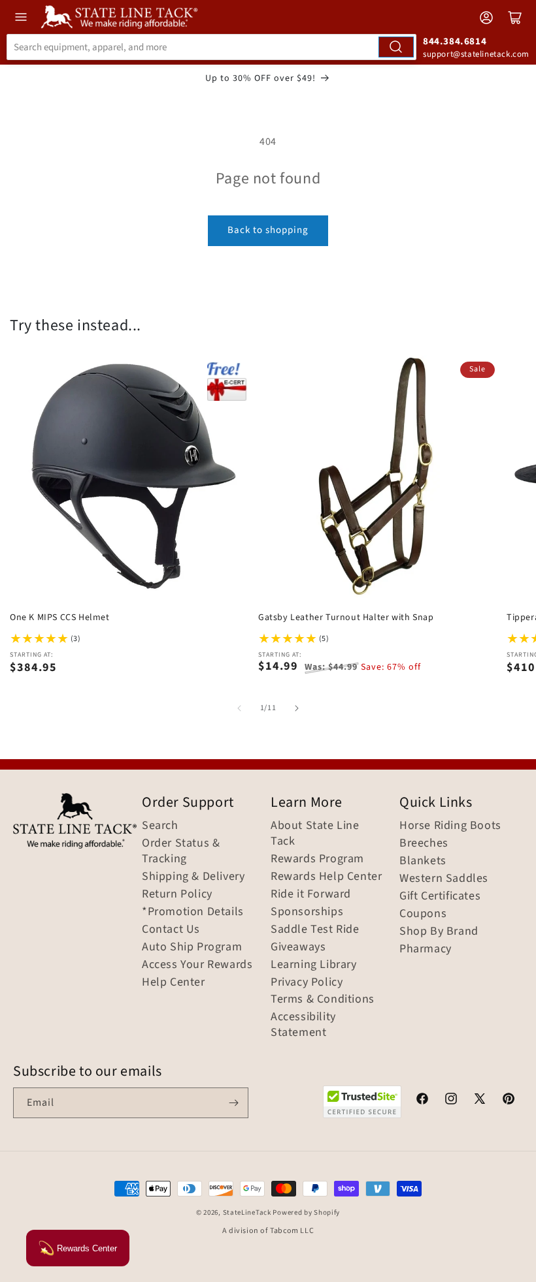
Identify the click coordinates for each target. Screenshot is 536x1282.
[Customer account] (486, 17)
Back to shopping (268, 230)
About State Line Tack (315, 833)
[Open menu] (21, 17)
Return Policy (177, 894)
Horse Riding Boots (450, 826)
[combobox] (211, 47)
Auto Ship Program (192, 947)
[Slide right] (296, 708)
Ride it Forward (311, 894)
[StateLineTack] (119, 17)
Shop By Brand (438, 931)
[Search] (396, 47)
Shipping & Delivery (193, 876)
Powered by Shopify (306, 1212)
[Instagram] (451, 1100)
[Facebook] (422, 1100)
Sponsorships (307, 912)
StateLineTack (247, 1212)
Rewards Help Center (326, 876)
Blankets (422, 861)
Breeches (423, 843)
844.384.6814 (454, 41)
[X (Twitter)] (479, 1100)
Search (160, 826)
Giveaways (298, 947)
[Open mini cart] (515, 17)
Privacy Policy (307, 982)
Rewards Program (317, 859)
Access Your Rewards (197, 965)
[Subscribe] (233, 1102)
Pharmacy (425, 949)
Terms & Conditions (323, 999)
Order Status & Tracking (181, 851)
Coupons (422, 914)
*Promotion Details (193, 912)
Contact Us (171, 929)
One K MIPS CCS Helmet (60, 617)
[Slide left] (239, 708)
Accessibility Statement (303, 1024)
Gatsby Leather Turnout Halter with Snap (345, 617)
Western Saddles (443, 878)
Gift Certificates (439, 896)
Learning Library (314, 965)
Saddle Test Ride (315, 929)
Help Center (173, 982)
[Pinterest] (508, 1100)
